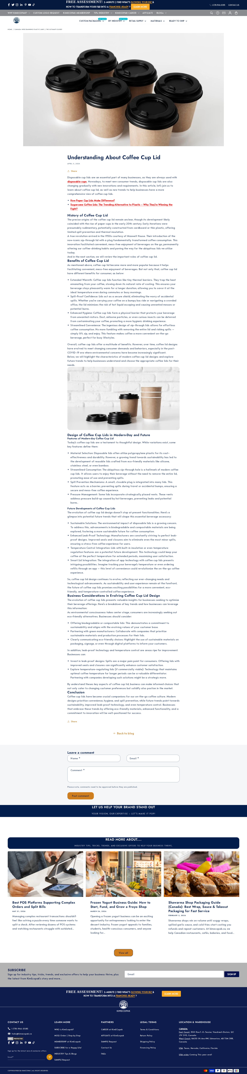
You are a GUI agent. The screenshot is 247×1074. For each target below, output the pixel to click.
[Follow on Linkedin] (21, 4)
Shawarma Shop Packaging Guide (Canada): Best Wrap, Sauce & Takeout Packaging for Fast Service (198, 906)
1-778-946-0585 (218, 5)
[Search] (211, 13)
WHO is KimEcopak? (64, 1029)
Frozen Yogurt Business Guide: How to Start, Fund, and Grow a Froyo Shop (120, 904)
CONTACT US (233, 5)
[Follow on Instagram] (17, 4)
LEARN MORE (140, 6)
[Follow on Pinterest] (25, 4)
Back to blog (125, 733)
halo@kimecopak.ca (22, 1033)
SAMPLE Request (62, 1059)
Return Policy (146, 1035)
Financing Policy (148, 1047)
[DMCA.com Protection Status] (15, 1039)
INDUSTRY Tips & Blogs (65, 1053)
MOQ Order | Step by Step (67, 1035)
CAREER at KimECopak (112, 1029)
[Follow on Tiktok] (33, 4)
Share (74, 171)
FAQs (103, 1053)
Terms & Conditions (149, 1029)
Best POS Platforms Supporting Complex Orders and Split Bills (43, 904)
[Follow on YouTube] (29, 4)
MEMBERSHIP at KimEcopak (67, 1041)
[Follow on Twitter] (13, 4)
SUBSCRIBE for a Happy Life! (67, 1047)
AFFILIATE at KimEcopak (112, 1035)
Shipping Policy (147, 1041)
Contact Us (106, 1047)
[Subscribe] (49, 1057)
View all (123, 952)
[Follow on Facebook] (8, 4)
